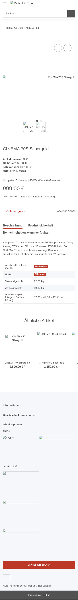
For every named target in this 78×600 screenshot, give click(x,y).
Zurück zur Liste (14, 28)
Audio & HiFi (24, 166)
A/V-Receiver (41, 266)
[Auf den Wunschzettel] (67, 48)
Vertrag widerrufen (39, 564)
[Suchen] (71, 13)
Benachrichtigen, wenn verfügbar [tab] (26, 232)
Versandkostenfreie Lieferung (38, 196)
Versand (47, 586)
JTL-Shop (45, 595)
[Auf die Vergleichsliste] (58, 48)
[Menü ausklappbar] (5, 2)
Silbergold (40, 274)
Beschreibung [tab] (12, 225)
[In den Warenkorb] (6, 39)
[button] (61, 4)
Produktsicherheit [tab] (40, 225)
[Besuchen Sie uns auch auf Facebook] (6, 578)
